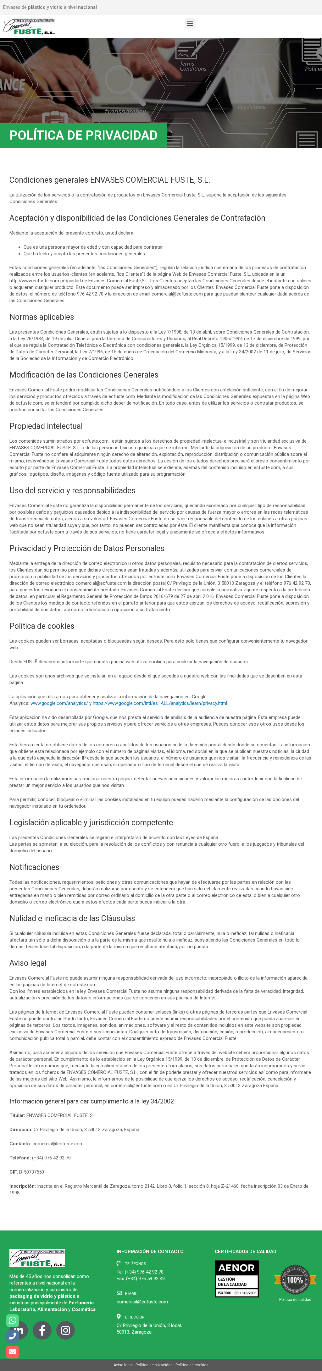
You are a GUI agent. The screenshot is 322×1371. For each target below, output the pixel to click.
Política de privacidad (154, 1365)
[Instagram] (65, 1330)
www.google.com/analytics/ (59, 703)
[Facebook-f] (42, 1330)
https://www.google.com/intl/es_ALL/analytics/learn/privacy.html (160, 703)
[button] (190, 23)
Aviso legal (123, 1365)
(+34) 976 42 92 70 (144, 1272)
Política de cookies (191, 1365)
